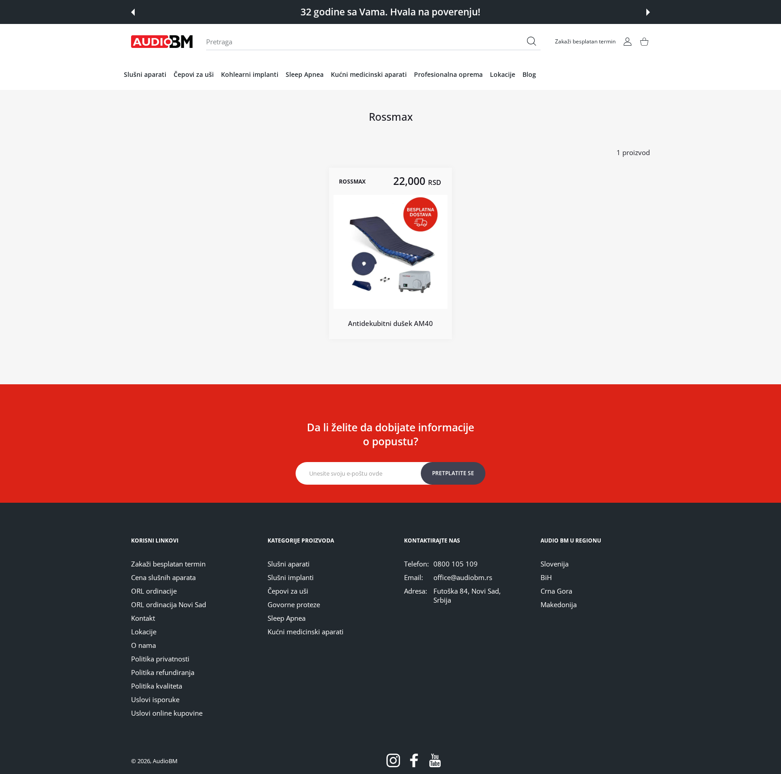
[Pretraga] (531, 41)
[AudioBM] (162, 41)
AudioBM (165, 761)
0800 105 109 (455, 563)
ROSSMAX (352, 181)
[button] (133, 12)
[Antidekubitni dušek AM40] (390, 252)
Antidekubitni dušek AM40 (390, 323)
